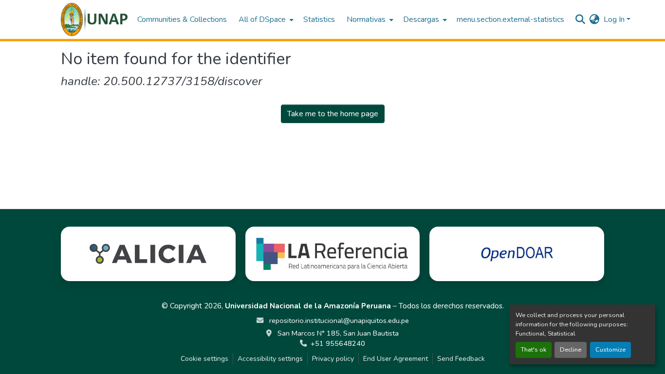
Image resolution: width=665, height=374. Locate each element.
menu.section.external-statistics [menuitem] (510, 19)
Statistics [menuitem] (319, 19)
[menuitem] (265, 19)
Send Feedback (461, 358)
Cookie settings (204, 358)
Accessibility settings (270, 358)
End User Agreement (395, 358)
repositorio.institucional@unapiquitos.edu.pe (338, 320)
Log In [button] (615, 19)
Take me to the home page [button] (332, 113)
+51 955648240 (338, 343)
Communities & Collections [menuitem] (182, 19)
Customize (610, 349)
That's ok (533, 349)
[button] (94, 19)
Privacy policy (333, 358)
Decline (570, 349)
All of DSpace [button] (262, 19)
